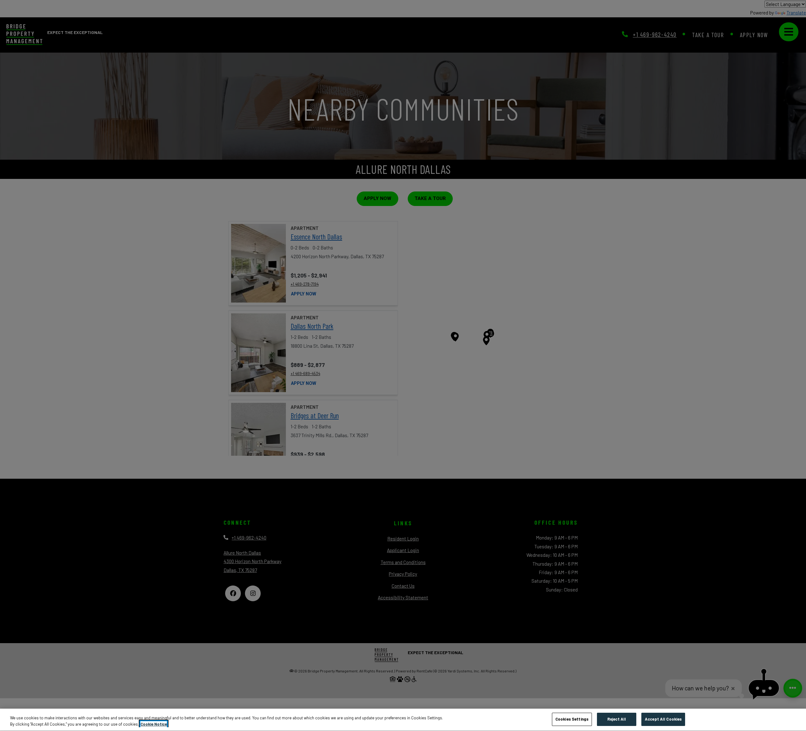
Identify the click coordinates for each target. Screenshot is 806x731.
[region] (403, 720)
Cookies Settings (571, 719)
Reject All (616, 719)
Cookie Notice (153, 724)
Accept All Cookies (663, 719)
